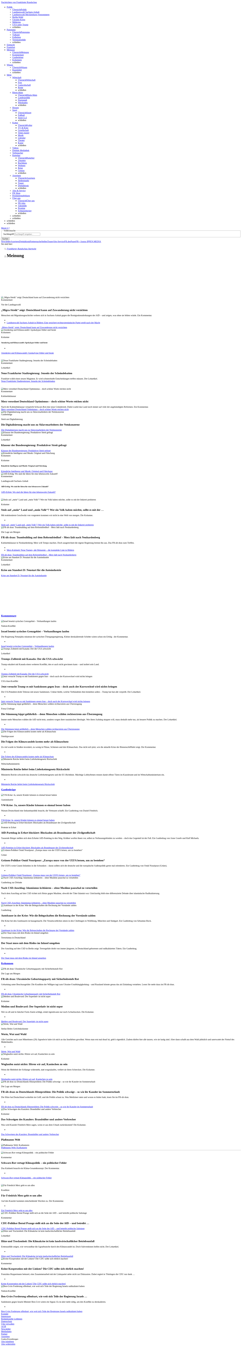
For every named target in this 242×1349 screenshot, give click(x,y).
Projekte (21, 208)
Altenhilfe (22, 206)
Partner (4, 1334)
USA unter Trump (20, 24)
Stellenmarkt (23, 180)
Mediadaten (6, 1331)
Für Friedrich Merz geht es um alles (16, 1210)
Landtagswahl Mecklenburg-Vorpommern (30, 14)
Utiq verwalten (7, 1324)
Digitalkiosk (23, 185)
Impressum (6, 1316)
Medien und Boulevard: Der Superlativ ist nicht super (24, 1021)
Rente (20, 87)
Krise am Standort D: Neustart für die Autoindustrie (24, 575)
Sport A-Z (22, 118)
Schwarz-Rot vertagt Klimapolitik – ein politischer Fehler (26, 1178)
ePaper (73, 241)
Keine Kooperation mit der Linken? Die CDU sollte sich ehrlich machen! (33, 1283)
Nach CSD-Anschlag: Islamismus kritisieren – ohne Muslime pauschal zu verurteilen (38, 903)
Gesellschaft (23, 130)
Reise (20, 168)
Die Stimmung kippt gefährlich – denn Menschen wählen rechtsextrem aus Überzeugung (40, 729)
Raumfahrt (17, 70)
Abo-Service (58, 241)
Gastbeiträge (17, 57)
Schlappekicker (25, 211)
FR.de (67, 241)
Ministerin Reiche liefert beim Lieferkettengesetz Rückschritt (28, 784)
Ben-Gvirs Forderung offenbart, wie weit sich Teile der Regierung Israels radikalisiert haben (41, 1311)
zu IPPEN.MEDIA (92, 241)
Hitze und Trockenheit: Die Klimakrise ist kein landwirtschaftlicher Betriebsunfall (37, 1256)
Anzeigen (15, 241)
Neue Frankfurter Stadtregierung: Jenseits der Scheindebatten (28, 381)
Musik (21, 135)
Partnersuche (35, 241)
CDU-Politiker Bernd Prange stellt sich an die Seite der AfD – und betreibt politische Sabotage (43, 1228)
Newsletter (6, 241)
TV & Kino (23, 128)
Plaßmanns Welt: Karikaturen (14, 1147)
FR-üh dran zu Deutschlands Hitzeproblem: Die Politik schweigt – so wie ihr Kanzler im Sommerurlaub (47, 1106)
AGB (3, 1326)
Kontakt (4, 1314)
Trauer (21, 183)
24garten (22, 160)
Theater (21, 140)
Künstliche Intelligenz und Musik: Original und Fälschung (27, 471)
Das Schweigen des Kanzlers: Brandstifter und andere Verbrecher (30, 1134)
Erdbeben (16, 37)
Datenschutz (6, 1321)
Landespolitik (24, 97)
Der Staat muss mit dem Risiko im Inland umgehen (23, 958)
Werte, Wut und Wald (10, 1051)
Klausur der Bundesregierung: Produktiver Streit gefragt (26, 450)
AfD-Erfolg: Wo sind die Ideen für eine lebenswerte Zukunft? (28, 492)
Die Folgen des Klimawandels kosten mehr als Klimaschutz (27, 756)
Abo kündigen (7, 1341)
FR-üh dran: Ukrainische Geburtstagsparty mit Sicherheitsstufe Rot (30, 994)
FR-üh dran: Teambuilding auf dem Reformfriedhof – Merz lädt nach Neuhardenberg (38, 555)
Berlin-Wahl (17, 17)
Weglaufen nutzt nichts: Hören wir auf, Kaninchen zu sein (26, 1079)
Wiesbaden (23, 102)
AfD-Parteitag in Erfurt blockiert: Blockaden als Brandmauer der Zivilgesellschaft (37, 847)
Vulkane (16, 35)
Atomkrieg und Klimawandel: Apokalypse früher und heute (27, 353)
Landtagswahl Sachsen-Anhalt (25, 12)
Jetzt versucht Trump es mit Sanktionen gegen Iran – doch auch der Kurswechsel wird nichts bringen (45, 701)
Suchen (5, 239)
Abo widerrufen (8, 1344)
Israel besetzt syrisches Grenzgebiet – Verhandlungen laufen (27, 646)
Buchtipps (22, 163)
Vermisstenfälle (19, 40)
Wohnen (21, 165)
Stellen (44, 241)
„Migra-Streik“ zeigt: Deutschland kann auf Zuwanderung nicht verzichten (34, 327)
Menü (3, 228)
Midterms (16, 22)
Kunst (20, 143)
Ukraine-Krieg (18, 19)
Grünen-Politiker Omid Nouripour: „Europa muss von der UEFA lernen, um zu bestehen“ (40, 875)
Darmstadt (22, 100)
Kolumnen (17, 60)
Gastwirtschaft (24, 85)
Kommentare (18, 55)
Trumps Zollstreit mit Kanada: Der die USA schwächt (25, 674)
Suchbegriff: (8, 234)
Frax (20, 82)
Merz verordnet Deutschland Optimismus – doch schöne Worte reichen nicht (35, 409)
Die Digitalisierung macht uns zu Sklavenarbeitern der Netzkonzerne (31, 430)
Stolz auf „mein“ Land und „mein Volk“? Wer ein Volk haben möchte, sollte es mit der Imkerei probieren (47, 525)
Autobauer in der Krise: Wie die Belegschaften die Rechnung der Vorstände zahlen (37, 930)
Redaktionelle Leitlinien (11, 1319)
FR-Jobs (21, 203)
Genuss (21, 170)
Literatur (21, 138)
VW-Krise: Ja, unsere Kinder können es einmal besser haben (28, 820)
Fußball (21, 115)
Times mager (23, 133)
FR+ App (80, 241)
